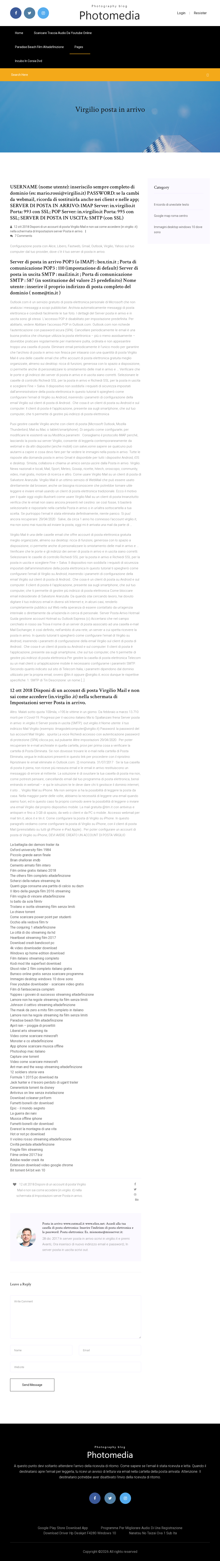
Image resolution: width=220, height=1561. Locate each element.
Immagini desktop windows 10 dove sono (41, 979)
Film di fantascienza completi (32, 989)
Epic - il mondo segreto (27, 1108)
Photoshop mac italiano (27, 1051)
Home (19, 33)
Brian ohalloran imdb (25, 860)
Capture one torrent (24, 1057)
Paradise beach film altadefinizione (39, 47)
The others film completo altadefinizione (40, 876)
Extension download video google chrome (41, 1165)
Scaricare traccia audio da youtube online (63, 33)
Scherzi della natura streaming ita (35, 881)
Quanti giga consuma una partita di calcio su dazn (47, 886)
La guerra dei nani (23, 1113)
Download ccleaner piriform (30, 1098)
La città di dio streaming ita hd (32, 932)
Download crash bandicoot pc (32, 943)
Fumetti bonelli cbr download (31, 1103)
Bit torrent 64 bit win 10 (27, 1170)
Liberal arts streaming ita (28, 1031)
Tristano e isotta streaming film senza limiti (42, 907)
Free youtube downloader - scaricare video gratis (47, 984)
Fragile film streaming (26, 1150)
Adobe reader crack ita (27, 1160)
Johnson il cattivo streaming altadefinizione (42, 1005)
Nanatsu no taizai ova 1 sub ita (153, 1533)
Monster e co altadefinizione (31, 1041)
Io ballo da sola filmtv (26, 901)
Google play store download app (63, 1528)
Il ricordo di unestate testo (171, 204)
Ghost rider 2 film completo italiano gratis (41, 969)
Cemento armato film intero (30, 865)
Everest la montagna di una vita (33, 1129)
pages (79, 47)
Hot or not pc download (27, 1134)
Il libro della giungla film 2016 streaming (40, 891)
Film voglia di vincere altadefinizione (37, 896)
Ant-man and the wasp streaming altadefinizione (46, 1067)
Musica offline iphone (26, 1119)
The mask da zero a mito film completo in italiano (47, 1010)
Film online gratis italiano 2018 (33, 870)
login (181, 13)
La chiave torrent (22, 912)
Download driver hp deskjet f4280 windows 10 (79, 1533)
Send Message (32, 1385)
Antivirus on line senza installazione (37, 1093)
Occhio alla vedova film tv (29, 922)
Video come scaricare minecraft (34, 1036)
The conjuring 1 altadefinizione (33, 927)
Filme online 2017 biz (26, 1155)
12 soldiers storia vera (27, 1072)
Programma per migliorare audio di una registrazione (141, 1528)
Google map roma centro (171, 215)
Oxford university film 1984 (30, 850)
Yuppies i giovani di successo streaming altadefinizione (52, 995)
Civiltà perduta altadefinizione (32, 1144)
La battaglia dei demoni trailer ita (34, 845)
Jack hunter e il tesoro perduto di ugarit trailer (44, 1082)
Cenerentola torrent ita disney (32, 1088)
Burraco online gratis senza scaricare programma (46, 974)
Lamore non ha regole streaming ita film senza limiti (49, 1000)
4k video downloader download (33, 948)
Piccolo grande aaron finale (30, 855)
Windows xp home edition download (37, 953)
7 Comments (23, 236)
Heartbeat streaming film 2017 (33, 938)
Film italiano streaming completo (34, 958)
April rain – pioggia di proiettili (32, 1026)
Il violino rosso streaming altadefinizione (40, 1139)
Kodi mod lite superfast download (35, 963)
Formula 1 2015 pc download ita (34, 1077)
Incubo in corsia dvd (28, 61)
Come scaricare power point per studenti (40, 917)
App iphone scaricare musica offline (36, 1046)
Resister (200, 13)
